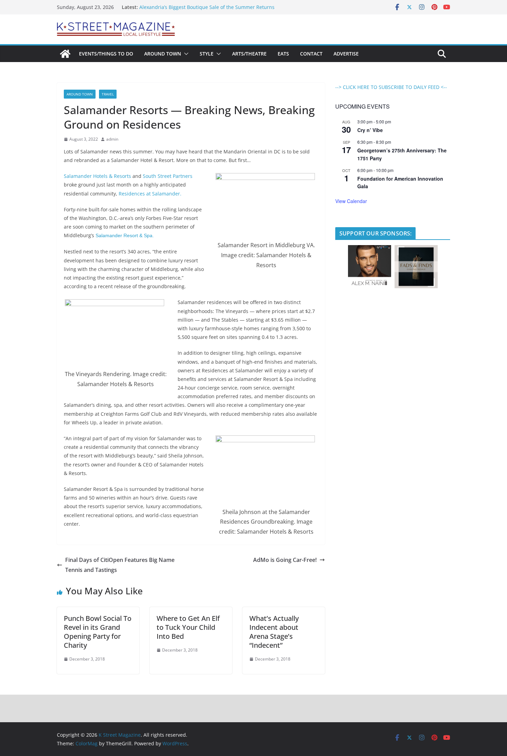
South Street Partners (167, 176)
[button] (185, 54)
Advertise (346, 53)
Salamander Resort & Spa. (125, 235)
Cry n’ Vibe (370, 130)
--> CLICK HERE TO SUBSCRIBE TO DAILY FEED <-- (391, 87)
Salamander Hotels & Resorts (97, 176)
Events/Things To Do (106, 53)
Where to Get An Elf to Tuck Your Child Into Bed (188, 627)
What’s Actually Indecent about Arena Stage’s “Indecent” (274, 632)
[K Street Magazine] (65, 54)
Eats (283, 53)
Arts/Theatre (249, 53)
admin (112, 139)
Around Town (162, 53)
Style (206, 53)
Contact (311, 53)
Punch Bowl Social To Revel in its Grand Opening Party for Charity (97, 632)
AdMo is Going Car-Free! (285, 560)
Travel (108, 94)
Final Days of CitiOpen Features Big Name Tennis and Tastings (120, 565)
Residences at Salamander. (150, 193)
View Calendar (351, 201)
